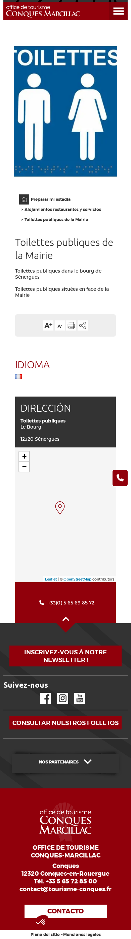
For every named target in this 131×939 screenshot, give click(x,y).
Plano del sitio (45, 934)
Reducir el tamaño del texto (60, 325)
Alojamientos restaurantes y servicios (63, 209)
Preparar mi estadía (51, 199)
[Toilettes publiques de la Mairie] (60, 508)
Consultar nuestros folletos (65, 723)
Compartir (83, 325)
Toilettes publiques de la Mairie (56, 219)
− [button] (24, 466)
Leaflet (51, 579)
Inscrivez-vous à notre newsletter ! (65, 656)
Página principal (21, 194)
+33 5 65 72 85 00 (71, 881)
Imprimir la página (71, 325)
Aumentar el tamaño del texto (48, 325)
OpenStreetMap (77, 579)
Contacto (65, 911)
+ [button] (24, 456)
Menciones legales (82, 934)
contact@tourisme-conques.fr (65, 889)
